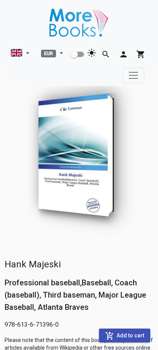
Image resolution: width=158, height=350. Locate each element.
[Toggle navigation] (133, 75)
